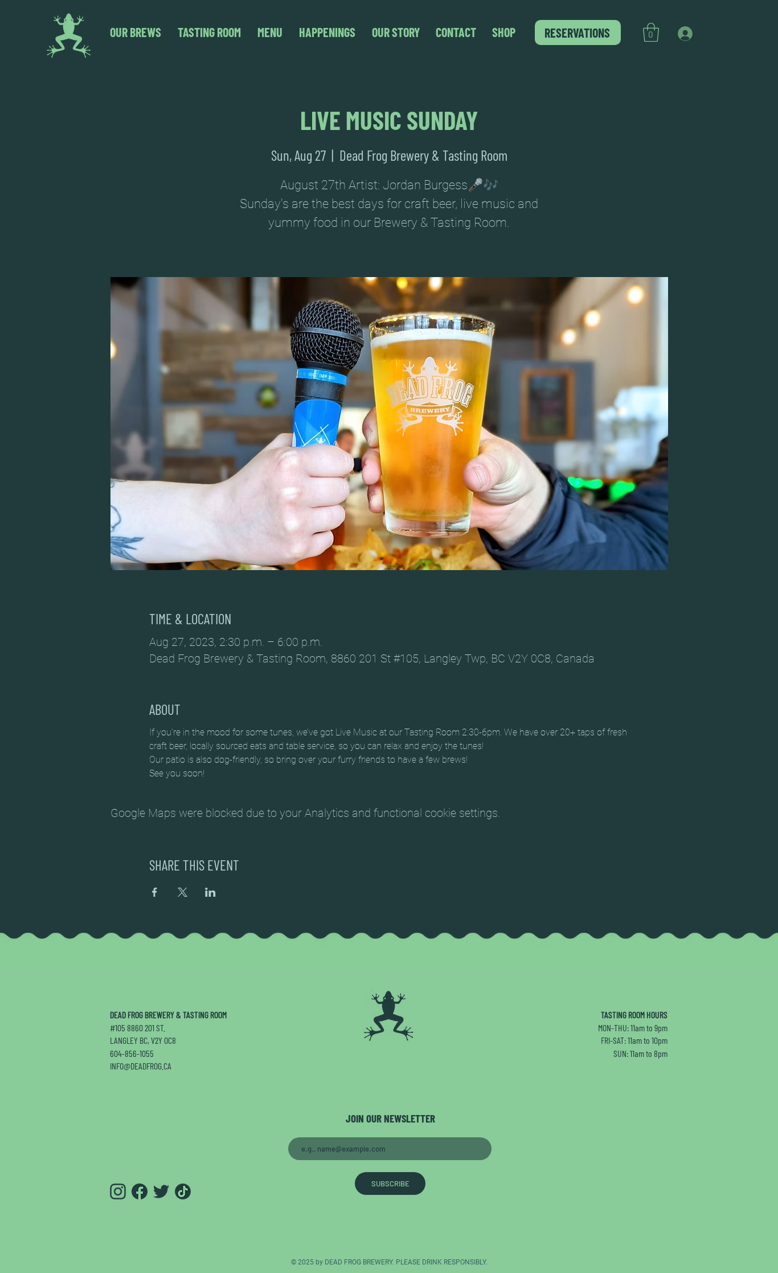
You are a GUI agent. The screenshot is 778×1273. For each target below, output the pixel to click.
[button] (651, 32)
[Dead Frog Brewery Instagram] (118, 1191)
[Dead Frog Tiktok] (183, 1191)
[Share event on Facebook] (154, 892)
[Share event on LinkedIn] (210, 892)
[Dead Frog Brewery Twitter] (161, 1191)
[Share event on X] (182, 892)
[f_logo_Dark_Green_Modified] (140, 1191)
